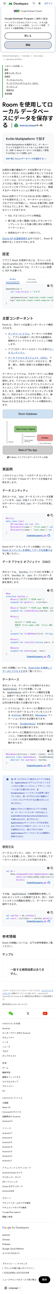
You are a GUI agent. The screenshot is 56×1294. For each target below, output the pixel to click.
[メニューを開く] (4, 3)
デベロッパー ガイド (11, 1177)
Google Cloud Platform (13, 1248)
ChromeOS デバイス (11, 1112)
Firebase (6, 1244)
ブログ (5, 1051)
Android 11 (7, 1160)
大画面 (5, 1103)
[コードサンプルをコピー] (52, 285)
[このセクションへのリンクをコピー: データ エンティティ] (31, 491)
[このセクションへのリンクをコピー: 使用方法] (16, 847)
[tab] (12, 280)
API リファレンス (10, 1182)
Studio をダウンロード (12, 1186)
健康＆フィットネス (11, 1077)
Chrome (6, 1239)
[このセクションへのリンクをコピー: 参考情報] (19, 937)
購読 (44, 1279)
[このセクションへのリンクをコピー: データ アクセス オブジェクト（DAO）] (5, 566)
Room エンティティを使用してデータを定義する (27, 550)
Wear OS (6, 1107)
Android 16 (7, 1137)
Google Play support (11, 1212)
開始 (28, 45)
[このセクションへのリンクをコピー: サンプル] (16, 954)
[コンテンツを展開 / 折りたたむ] (22, 66)
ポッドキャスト (9, 1056)
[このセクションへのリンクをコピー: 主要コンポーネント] (36, 318)
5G (3, 1091)
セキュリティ (8, 1037)
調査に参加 (7, 1216)
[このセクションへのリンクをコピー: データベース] (22, 679)
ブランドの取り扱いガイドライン (19, 1268)
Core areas (38, 56)
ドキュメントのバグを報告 (14, 1207)
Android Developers (10, 56)
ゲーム (5, 1068)
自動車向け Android (11, 1116)
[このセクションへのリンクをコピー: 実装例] (15, 469)
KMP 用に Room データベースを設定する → (26, 158)
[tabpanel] (28, 296)
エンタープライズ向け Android (16, 1033)
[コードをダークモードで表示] (48, 285)
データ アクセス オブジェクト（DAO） (27, 358)
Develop (26, 56)
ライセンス (22, 1264)
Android (6, 1028)
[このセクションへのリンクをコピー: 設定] (12, 254)
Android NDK (8, 1191)
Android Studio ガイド (12, 1172)
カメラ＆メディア (10, 1081)
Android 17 (7, 1133)
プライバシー (8, 1086)
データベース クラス (18, 334)
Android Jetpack (28, 125)
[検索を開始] (34, 3)
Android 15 (7, 1142)
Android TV (7, 1121)
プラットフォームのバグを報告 (16, 1203)
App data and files (14, 59)
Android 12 (7, 1156)
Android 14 (7, 1147)
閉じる (28, 35)
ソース (5, 1042)
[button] (12, 280)
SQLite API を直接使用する (16, 238)
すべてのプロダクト (11, 1253)
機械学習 (6, 1072)
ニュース (6, 1046)
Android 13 (7, 1151)
